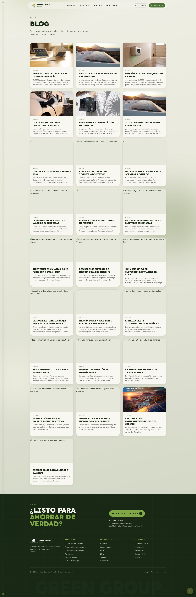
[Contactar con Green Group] (190, 591)
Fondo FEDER (140, 554)
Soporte (103, 557)
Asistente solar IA (141, 544)
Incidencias (104, 561)
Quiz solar (139, 550)
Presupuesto (156, 5)
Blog (102, 554)
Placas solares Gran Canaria (75, 547)
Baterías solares (71, 557)
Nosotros (103, 544)
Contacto (138, 557)
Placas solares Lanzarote (74, 550)
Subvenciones (105, 547)
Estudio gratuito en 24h (125, 513)
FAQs (102, 550)
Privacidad (154, 572)
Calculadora (139, 547)
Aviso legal (145, 572)
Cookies (163, 572)
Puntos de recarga (72, 561)
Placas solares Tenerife (74, 544)
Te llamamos (142, 5)
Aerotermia (69, 554)
